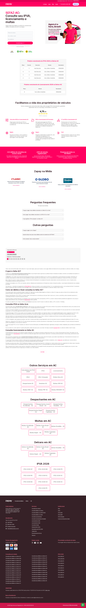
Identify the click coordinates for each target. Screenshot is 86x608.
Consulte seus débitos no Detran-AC (13, 570)
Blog (53, 4)
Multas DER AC (58, 383)
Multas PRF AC (43, 390)
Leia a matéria (16, 185)
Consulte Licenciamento (37, 516)
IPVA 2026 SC (57, 475)
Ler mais (42, 351)
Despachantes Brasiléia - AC (58, 404)
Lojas (49, 4)
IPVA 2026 (60, 514)
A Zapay (45, 4)
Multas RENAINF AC (58, 390)
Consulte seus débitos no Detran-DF (13, 556)
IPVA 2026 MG (43, 469)
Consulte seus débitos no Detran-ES (39, 566)
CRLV (28, 377)
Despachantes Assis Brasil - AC (43, 404)
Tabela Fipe (34, 531)
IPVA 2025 (60, 512)
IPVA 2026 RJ (43, 475)
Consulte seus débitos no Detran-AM (39, 568)
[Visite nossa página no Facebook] (35, 543)
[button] (43, 210)
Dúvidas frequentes (11, 526)
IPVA (42, 371)
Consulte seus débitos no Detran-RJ (39, 556)
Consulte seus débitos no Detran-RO (39, 578)
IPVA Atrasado (61, 516)
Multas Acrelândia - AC (28, 426)
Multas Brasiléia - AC (58, 426)
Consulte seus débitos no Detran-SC (13, 562)
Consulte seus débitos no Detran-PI (13, 579)
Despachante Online (36, 527)
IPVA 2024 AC (28, 286)
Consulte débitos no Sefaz (37, 514)
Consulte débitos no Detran (37, 510)
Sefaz (27, 501)
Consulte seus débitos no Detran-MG (13, 558)
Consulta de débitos (19, 501)
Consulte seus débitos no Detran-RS (39, 560)
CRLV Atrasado (43, 377)
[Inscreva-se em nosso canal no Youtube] (41, 543)
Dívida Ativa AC (58, 377)
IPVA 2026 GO (43, 482)
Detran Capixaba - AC (50, 454)
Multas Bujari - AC (35, 432)
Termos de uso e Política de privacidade (23, 46)
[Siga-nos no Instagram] (38, 543)
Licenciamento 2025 (36, 520)
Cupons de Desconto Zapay (64, 518)
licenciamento (17, 333)
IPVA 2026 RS (28, 475)
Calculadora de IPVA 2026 (28, 370)
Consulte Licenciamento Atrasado (39, 518)
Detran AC (60, 340)
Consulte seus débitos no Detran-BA (39, 564)
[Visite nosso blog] (32, 543)
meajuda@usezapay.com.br (13, 528)
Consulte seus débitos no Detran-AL (39, 570)
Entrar (75, 4)
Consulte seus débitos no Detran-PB (39, 576)
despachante (27, 299)
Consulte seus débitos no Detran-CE (13, 566)
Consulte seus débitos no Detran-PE (13, 564)
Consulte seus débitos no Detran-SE (39, 580)
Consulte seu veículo (36, 508)
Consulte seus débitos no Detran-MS (39, 574)
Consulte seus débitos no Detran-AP (13, 568)
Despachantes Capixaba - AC (50, 411)
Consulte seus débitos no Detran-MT (13, 574)
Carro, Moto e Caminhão (11, 254)
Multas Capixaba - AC (50, 432)
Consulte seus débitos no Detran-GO (13, 572)
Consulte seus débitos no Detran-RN (39, 562)
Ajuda (56, 4)
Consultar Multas (35, 525)
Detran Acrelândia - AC (28, 447)
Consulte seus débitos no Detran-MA (39, 572)
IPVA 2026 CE (58, 482)
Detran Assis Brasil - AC (43, 447)
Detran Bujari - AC (35, 454)
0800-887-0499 (10, 524)
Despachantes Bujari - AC (35, 411)
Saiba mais (47, 590)
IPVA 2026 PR (58, 469)
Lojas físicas (9, 522)
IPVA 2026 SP (28, 469)
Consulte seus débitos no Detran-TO (13, 583)
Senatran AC (43, 383)
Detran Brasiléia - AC (58, 448)
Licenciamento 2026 (36, 523)
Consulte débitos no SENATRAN (39, 512)
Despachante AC (28, 383)
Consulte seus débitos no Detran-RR (13, 581)
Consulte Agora (19, 43)
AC (31, 501)
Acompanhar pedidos (65, 4)
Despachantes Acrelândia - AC (28, 404)
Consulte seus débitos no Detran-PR (13, 560)
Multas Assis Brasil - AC (43, 426)
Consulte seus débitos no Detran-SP (39, 558)
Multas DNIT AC (28, 390)
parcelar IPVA (56, 327)
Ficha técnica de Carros (37, 533)
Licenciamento (58, 371)
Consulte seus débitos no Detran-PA (13, 577)
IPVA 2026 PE (43, 488)
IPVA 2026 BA (28, 482)
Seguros (33, 535)
